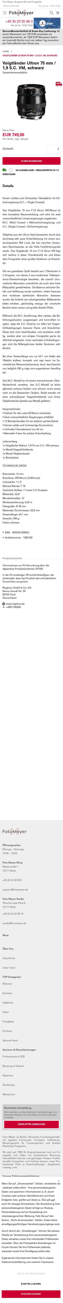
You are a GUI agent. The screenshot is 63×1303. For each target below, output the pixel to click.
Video (6, 1012)
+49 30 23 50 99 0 (11, 6)
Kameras (7, 993)
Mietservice (9, 1094)
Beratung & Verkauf (13, 1066)
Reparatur (8, 1075)
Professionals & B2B (14, 1057)
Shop (6, 935)
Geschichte (9, 958)
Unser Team (9, 968)
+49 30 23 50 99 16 (13, 914)
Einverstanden (31, 1294)
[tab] (31, 187)
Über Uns (8, 949)
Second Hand (10, 1040)
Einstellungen (31, 1284)
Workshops (9, 1085)
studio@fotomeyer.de (14, 923)
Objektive (8, 1003)
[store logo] (21, 13)
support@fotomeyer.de (15, 890)
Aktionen (7, 984)
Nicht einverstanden (31, 1274)
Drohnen (7, 1031)
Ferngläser (8, 1022)
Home (6, 52)
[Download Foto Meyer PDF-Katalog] (47, 23)
